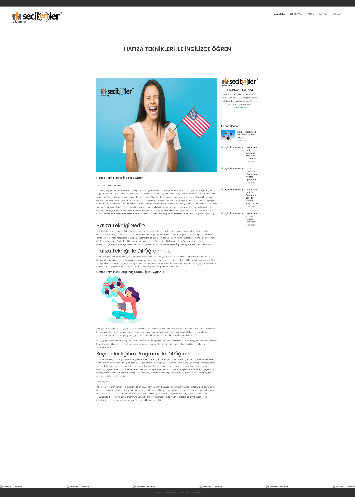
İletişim (310, 14)
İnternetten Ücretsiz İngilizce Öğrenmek (251, 217)
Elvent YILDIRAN (114, 185)
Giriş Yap (337, 14)
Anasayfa (279, 14)
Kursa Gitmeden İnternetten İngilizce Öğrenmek (251, 174)
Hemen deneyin (240, 107)
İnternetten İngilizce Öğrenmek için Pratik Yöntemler (251, 153)
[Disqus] (156, 441)
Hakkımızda (295, 14)
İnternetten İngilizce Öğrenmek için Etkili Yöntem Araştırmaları (252, 196)
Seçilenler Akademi (176, 492)
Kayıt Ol (323, 14)
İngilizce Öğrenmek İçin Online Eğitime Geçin (246, 134)
